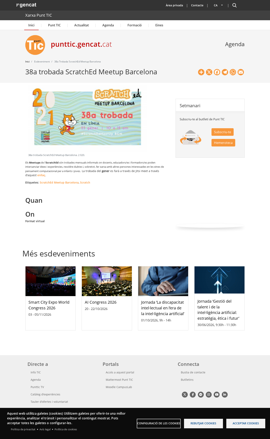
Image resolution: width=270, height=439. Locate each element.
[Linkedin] (224, 394)
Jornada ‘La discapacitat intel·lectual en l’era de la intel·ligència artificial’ (162, 307)
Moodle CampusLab (119, 387)
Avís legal (45, 429)
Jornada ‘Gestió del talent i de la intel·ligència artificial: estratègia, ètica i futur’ (218, 309)
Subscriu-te (222, 132)
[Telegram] (200, 394)
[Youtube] (216, 394)
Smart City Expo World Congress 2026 (48, 305)
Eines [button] (159, 25)
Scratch (85, 182)
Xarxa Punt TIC (38, 15)
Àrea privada (174, 5)
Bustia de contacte (193, 372)
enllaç (41, 175)
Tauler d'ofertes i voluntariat (49, 402)
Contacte (197, 5)
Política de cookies (66, 429)
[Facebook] (192, 394)
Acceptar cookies (246, 423)
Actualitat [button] (81, 25)
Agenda (108, 25)
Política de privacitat (23, 429)
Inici (31, 25)
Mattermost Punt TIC (119, 380)
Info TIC (36, 372)
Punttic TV (37, 387)
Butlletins (187, 380)
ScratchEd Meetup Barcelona (59, 182)
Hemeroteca (223, 143)
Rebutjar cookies (203, 423)
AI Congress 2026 (100, 302)
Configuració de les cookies (158, 423)
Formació (134, 25)
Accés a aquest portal (120, 372)
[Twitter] (184, 394)
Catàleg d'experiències (45, 394)
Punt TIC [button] (54, 25)
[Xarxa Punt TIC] (36, 45)
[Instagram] (208, 394)
